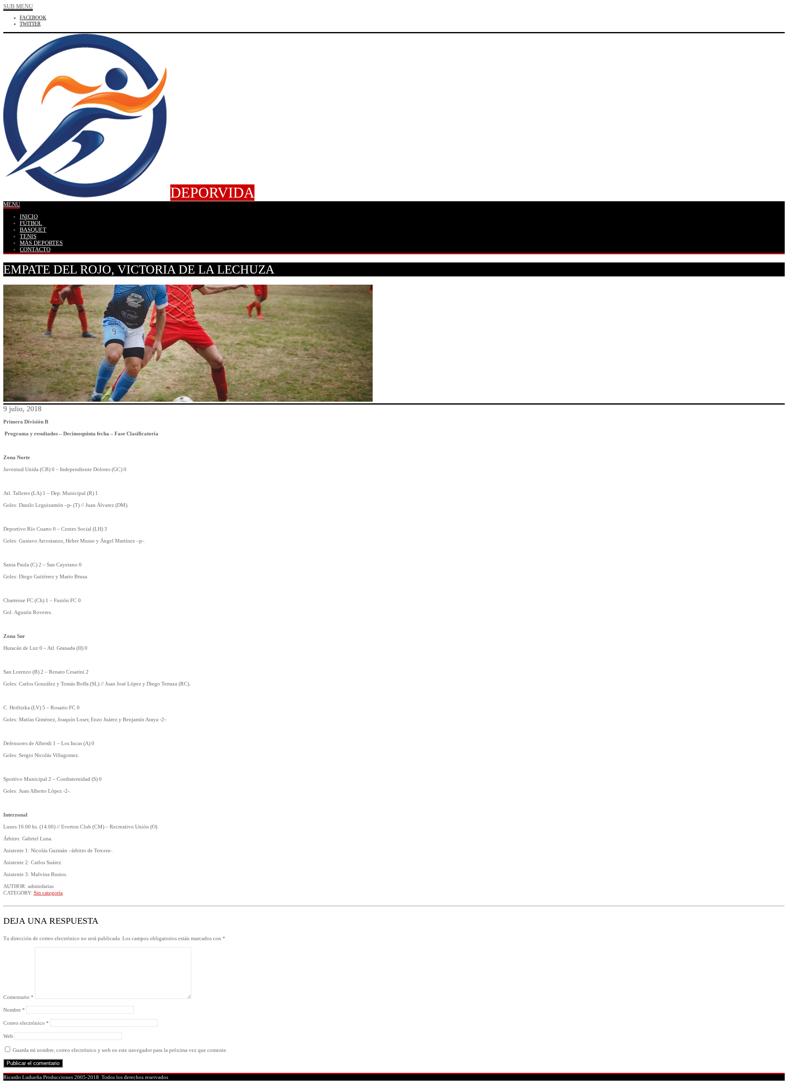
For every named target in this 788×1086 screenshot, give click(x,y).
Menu (11, 204)
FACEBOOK (33, 18)
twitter (30, 24)
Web (8, 1036)
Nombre (14, 1010)
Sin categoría (48, 893)
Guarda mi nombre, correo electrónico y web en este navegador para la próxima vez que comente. (120, 1050)
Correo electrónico (26, 1023)
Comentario (18, 997)
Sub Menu (18, 6)
